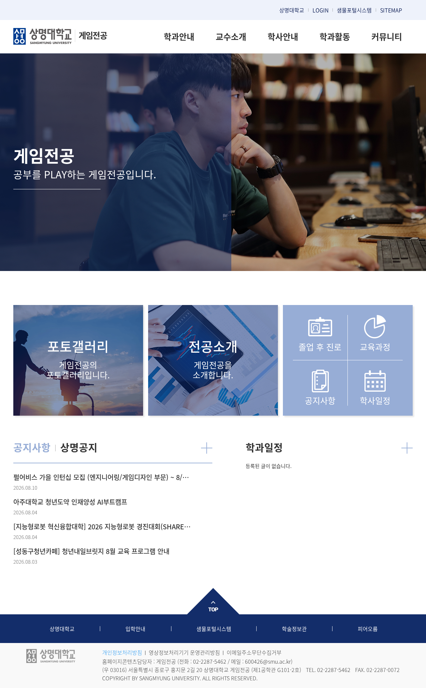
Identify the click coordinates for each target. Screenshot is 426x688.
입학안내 (135, 629)
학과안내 (179, 36)
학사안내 (283, 36)
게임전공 (93, 35)
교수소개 (231, 36)
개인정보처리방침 (122, 652)
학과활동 (335, 36)
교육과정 (375, 347)
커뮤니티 (386, 36)
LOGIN (320, 10)
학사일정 (375, 400)
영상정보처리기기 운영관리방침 (184, 652)
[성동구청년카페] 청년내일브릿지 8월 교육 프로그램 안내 (91, 551)
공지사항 (320, 400)
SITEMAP (391, 10)
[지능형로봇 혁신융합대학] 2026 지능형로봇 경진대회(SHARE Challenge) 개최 (102, 526)
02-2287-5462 (209, 661)
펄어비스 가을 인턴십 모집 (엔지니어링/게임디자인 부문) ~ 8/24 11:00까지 (102, 477)
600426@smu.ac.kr (268, 661)
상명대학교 (291, 10)
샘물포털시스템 (213, 629)
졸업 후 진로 (320, 347)
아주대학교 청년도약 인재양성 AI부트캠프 (70, 502)
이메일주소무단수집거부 (254, 652)
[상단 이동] (213, 601)
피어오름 (368, 629)
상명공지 (79, 447)
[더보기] (206, 448)
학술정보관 (294, 629)
